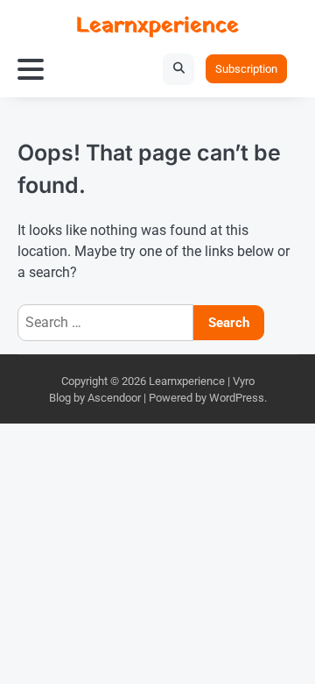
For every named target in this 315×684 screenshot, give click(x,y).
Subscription (246, 68)
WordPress (236, 397)
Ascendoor (114, 397)
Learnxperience (157, 26)
